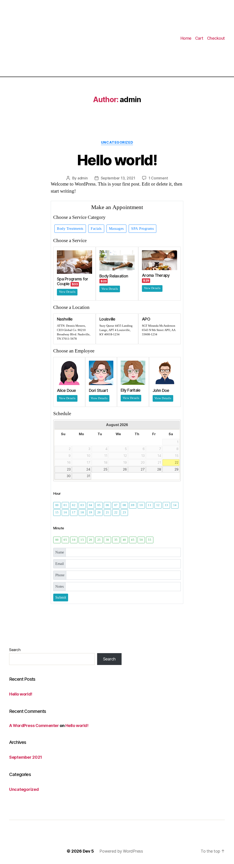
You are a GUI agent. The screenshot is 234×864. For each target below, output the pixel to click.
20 (99, 512)
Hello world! (117, 160)
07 (116, 505)
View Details (67, 292)
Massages (116, 228)
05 (99, 505)
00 (57, 505)
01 (65, 505)
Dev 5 (88, 851)
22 (176, 462)
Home (186, 38)
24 (88, 469)
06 (107, 505)
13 (166, 505)
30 (69, 476)
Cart (199, 38)
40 (124, 540)
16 (65, 512)
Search (14, 649)
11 (149, 505)
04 (90, 505)
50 (141, 540)
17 (73, 512)
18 (82, 512)
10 (141, 505)
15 (57, 512)
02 (73, 505)
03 (82, 505)
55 (149, 540)
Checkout (216, 38)
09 (132, 505)
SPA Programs (142, 228)
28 (159, 469)
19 (90, 512)
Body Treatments (70, 228)
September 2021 (25, 757)
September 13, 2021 (118, 178)
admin (82, 178)
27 (143, 469)
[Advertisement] (63, 38)
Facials (96, 228)
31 (88, 476)
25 (105, 469)
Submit (60, 597)
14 (175, 505)
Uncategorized (117, 142)
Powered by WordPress (121, 851)
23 (69, 469)
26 (125, 469)
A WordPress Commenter (34, 725)
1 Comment (158, 178)
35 (116, 540)
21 (107, 512)
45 (132, 540)
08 (124, 505)
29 (176, 469)
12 (158, 505)
